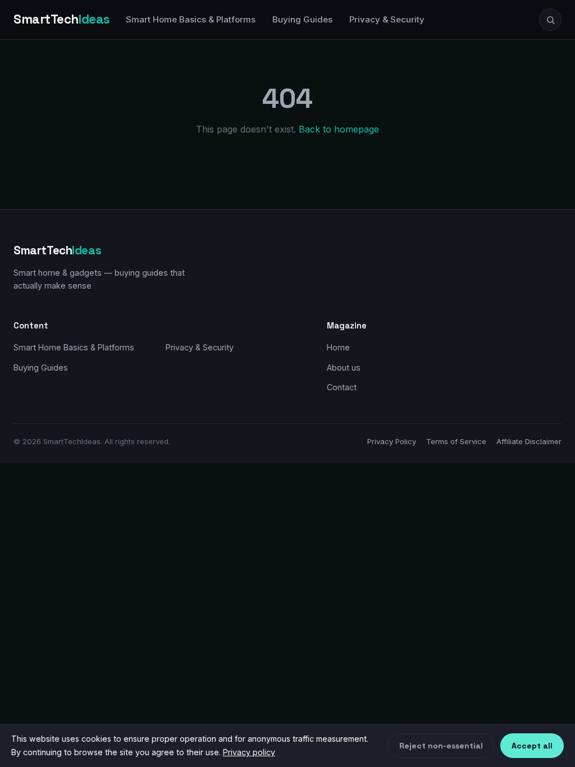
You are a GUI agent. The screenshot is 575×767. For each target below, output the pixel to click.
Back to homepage (339, 129)
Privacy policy (249, 752)
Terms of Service (456, 441)
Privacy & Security (387, 19)
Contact (342, 387)
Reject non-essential (441, 746)
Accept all (532, 746)
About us (343, 367)
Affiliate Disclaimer (529, 441)
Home (338, 347)
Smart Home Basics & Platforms (190, 19)
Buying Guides (302, 19)
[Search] (550, 19)
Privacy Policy (391, 441)
